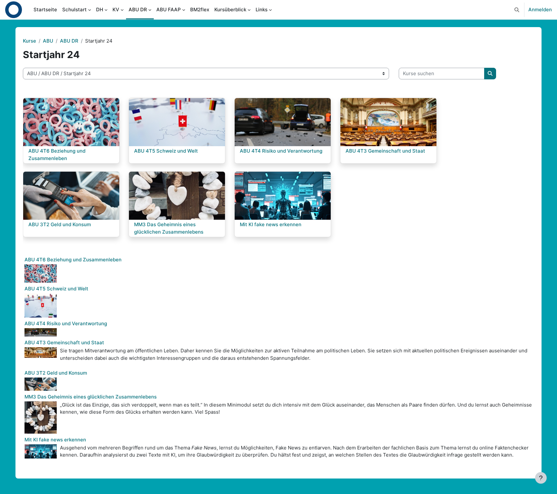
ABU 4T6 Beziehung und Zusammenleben (73, 260)
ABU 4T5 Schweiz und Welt (56, 289)
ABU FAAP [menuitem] (168, 9)
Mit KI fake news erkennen (55, 440)
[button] (517, 9)
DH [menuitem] (99, 9)
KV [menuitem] (115, 9)
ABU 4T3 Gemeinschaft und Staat (64, 342)
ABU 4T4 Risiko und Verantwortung (65, 323)
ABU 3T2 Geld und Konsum (55, 373)
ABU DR (69, 41)
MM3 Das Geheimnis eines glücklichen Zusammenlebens (90, 397)
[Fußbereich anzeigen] (541, 478)
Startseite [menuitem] (45, 9)
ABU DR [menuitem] (138, 9)
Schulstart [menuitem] (74, 9)
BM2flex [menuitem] (199, 9)
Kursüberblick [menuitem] (230, 9)
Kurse (29, 41)
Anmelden (540, 9)
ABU (48, 41)
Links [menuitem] (262, 9)
